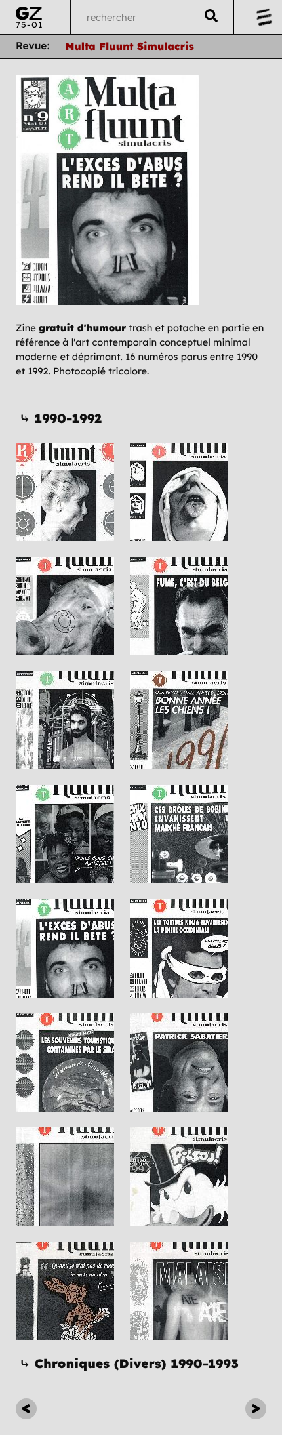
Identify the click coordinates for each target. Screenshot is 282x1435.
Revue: (33, 46)
